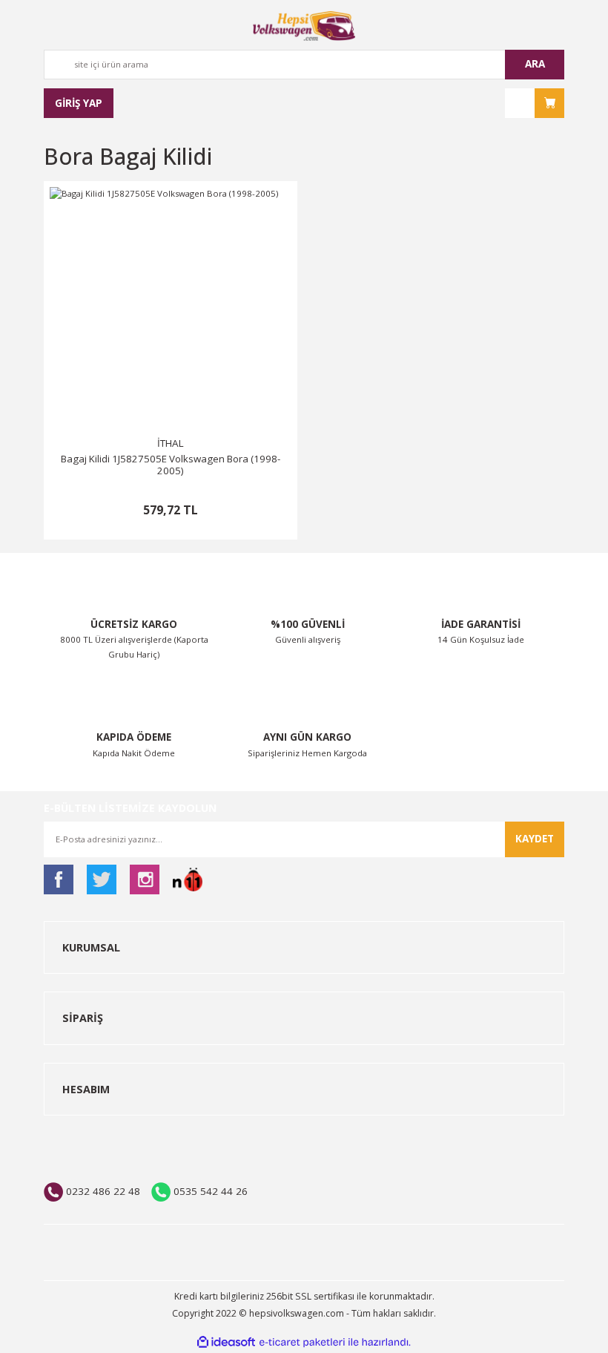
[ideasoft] (226, 1342)
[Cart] (534, 103)
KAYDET (534, 838)
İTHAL (170, 443)
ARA (535, 64)
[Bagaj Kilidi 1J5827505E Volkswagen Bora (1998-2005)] (170, 308)
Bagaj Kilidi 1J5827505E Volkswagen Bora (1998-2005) (170, 465)
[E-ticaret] (302, 1342)
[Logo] (304, 26)
